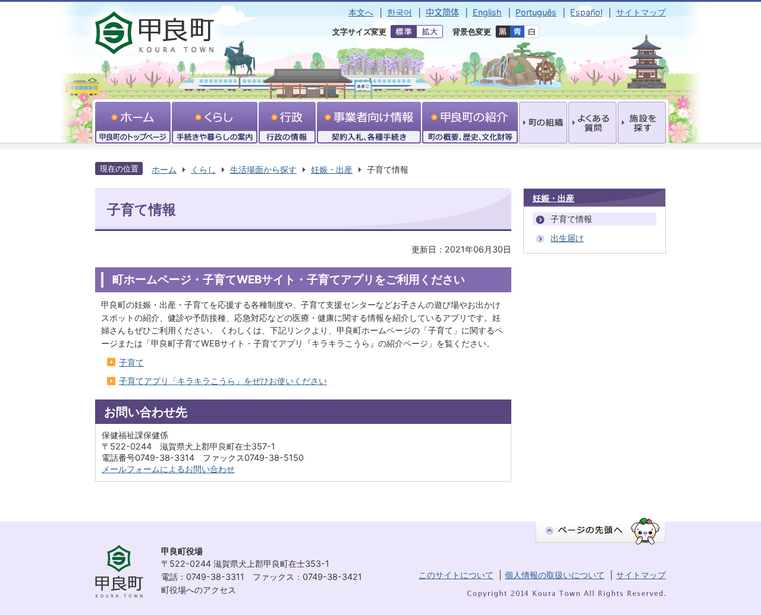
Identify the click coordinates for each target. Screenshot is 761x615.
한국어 (399, 12)
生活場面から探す (263, 169)
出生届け (567, 238)
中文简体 (442, 12)
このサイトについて (456, 575)
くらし (203, 169)
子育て (131, 362)
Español (586, 12)
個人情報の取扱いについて (555, 575)
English (487, 12)
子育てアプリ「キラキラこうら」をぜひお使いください (223, 381)
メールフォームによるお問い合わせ (168, 469)
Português (535, 12)
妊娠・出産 (332, 169)
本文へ (360, 12)
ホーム (164, 169)
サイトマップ (641, 12)
